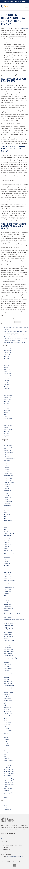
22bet (5, 508)
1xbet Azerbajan (8, 473)
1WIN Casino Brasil (8, 450)
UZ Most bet (7, 767)
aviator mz (6, 527)
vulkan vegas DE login (9, 779)
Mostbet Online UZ (8, 670)
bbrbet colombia (8, 544)
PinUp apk (6, 728)
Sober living (7, 758)
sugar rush (6, 762)
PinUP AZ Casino (8, 730)
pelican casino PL (8, 707)
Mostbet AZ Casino (8, 645)
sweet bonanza (7, 764)
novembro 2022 (8, 395)
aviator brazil (7, 518)
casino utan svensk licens (10, 580)
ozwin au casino (8, 700)
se (4, 749)
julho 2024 (6, 358)
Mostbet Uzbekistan (9, 685)
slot (5, 754)
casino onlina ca (8, 574)
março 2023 (7, 388)
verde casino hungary (9, 769)
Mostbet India (7, 664)
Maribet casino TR (8, 636)
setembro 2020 (8, 429)
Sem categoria (14, 315)
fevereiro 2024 (7, 367)
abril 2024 (6, 363)
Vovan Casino (7, 775)
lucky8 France (7, 630)
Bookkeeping (7, 565)
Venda (2, 837)
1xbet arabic (7, 469)
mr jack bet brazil (8, 690)
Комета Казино (8, 788)
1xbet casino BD (8, 478)
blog (5, 559)
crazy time (6, 593)
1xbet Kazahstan (8, 490)
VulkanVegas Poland (9, 784)
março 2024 (7, 365)
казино (6, 786)
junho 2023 (7, 382)
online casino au (8, 694)
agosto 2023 (7, 378)
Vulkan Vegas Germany (9, 780)
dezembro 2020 (8, 425)
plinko (5, 735)
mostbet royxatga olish (9, 675)
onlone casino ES (8, 698)
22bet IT (6, 512)
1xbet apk (6, 465)
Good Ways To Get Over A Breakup (12, 614)
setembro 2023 (8, 377)
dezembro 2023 (8, 371)
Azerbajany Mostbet (9, 533)
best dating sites (8, 550)
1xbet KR (6, 494)
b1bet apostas (7, 535)
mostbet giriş (7, 660)
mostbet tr (6, 677)
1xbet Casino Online (9, 482)
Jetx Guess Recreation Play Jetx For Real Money (13, 19)
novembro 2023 (8, 373)
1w (4, 443)
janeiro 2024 (7, 369)
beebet (6, 548)
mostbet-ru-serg (8, 687)
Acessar (6, 804)
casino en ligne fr (8, 572)
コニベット (6, 797)
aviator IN (6, 524)
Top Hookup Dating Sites (10, 765)
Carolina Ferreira (24, 28)
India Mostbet (7, 617)
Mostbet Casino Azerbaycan (11, 657)
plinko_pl (6, 741)
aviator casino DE (8, 520)
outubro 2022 (7, 397)
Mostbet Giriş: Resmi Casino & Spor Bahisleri (15, 342)
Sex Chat (6, 752)
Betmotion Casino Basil (9, 554)
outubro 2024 (7, 352)
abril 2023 (6, 386)
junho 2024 (7, 360)
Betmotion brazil (8, 552)
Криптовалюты (8, 790)
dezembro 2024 (8, 348)
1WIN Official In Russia (9, 458)
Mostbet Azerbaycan (9, 651)
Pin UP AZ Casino (8, 711)
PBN (5, 705)
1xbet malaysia (7, 495)
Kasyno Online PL (8, 625)
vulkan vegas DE (8, 777)
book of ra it (7, 563)
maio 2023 (6, 384)
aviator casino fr (8, 522)
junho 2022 (7, 405)
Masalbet (6, 638)
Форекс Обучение (8, 794)
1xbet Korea (7, 492)
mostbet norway (8, 668)
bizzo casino (7, 557)
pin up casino (7, 717)
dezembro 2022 (8, 393)
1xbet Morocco (7, 497)
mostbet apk (7, 642)
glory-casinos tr (8, 612)
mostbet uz (7, 679)
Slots (5, 756)
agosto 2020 (7, 431)
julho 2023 (6, 380)
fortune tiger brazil (8, 608)
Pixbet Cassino (7, 734)
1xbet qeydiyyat (8, 501)
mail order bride (8, 632)
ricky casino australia (9, 747)
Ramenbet (6, 745)
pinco (5, 726)
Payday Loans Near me (9, 704)
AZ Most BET (7, 531)
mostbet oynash (8, 672)
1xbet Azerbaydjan (8, 475)
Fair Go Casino (7, 600)
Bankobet (6, 540)
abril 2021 (6, 420)
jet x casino (16, 245)
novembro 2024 (8, 350)
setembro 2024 (8, 354)
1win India (6, 456)
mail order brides (8, 634)
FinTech (6, 602)
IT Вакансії (6, 621)
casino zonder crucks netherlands (12, 582)
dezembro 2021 (8, 416)
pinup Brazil (7, 732)
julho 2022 (6, 403)
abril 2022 (6, 408)
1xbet (5, 464)
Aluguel (3, 838)
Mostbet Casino (8, 653)
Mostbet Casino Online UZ (10, 658)
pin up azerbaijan (8, 713)
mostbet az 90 (7, 644)
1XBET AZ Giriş (7, 471)
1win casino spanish (9, 452)
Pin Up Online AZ (8, 722)
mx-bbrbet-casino (8, 692)
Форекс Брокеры (8, 792)
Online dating (7, 696)
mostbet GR (7, 662)
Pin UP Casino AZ (8, 719)
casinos (6, 585)
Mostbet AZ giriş (8, 647)
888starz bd (7, 514)
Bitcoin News (7, 555)
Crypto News (7, 595)
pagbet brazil (7, 702)
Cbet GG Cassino (8, 589)
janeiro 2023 (7, 392)
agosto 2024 (7, 356)
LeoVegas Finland (8, 628)
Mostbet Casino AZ (8, 655)
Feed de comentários (9, 807)
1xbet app (6, 467)
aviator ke (6, 525)
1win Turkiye (7, 460)
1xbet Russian (7, 505)
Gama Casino (7, 610)
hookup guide (7, 615)
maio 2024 (6, 362)
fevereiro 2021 (7, 423)
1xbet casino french (8, 480)
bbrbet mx (6, 546)
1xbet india (6, 488)
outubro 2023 (7, 375)
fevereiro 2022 (7, 412)
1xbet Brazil (7, 477)
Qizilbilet (6, 743)
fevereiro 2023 (7, 390)
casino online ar (8, 576)
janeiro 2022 (7, 414)
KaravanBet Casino (8, 623)
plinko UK (6, 739)
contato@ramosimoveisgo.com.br (14, 856)
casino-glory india (8, 584)
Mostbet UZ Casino (8, 681)
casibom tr (6, 567)
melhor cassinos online (9, 640)
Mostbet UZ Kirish (8, 683)
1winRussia (6, 462)
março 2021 (7, 422)
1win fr (5, 454)
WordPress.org (7, 809)
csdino (5, 597)
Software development (9, 760)
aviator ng (6, 529)
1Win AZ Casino (8, 445)
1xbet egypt (7, 484)
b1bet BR (6, 537)
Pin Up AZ (6, 709)
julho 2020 (6, 433)
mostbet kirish (7, 666)
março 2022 (7, 410)
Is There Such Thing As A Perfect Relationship (15, 619)
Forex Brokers (7, 604)
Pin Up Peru (7, 724)
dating (5, 598)
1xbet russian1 (7, 507)
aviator (5, 516)
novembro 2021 (8, 418)
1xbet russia (7, 503)
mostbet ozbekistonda (9, 674)
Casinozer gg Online (9, 587)
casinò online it (7, 578)
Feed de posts (7, 805)
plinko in (6, 737)
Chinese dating (7, 591)
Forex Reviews (7, 606)
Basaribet (6, 542)
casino (5, 568)
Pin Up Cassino (7, 720)
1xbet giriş (6, 486)
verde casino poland (9, 771)
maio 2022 (6, 407)
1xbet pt (6, 499)
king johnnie (7, 627)
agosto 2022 (7, 401)
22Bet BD (6, 510)
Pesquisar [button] (17, 322)
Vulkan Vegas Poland (9, 782)
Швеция (6, 795)
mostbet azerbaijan (8, 649)
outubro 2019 (7, 437)
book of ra (6, 561)
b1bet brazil (7, 538)
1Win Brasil (6, 448)
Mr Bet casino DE (8, 688)
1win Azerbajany (8, 447)
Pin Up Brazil (7, 715)
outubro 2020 (7, 427)
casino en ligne (7, 570)
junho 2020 (7, 435)
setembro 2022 (8, 399)
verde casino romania (9, 773)
